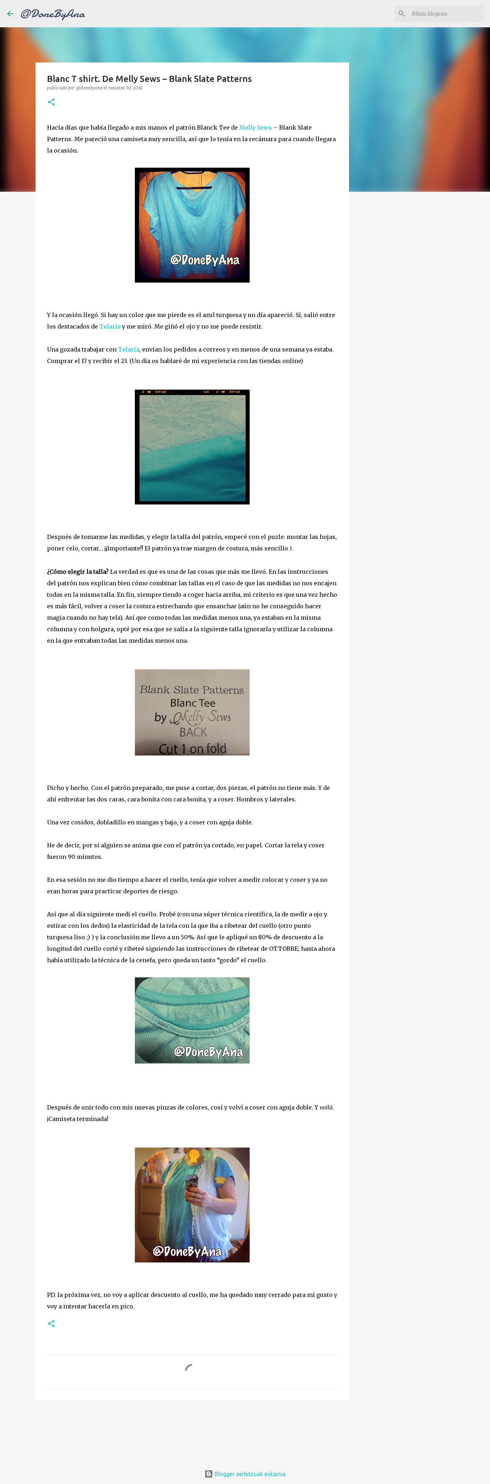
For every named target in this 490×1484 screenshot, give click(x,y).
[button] (51, 102)
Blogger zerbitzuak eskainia (249, 1474)
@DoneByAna (52, 14)
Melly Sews (255, 127)
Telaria (110, 326)
